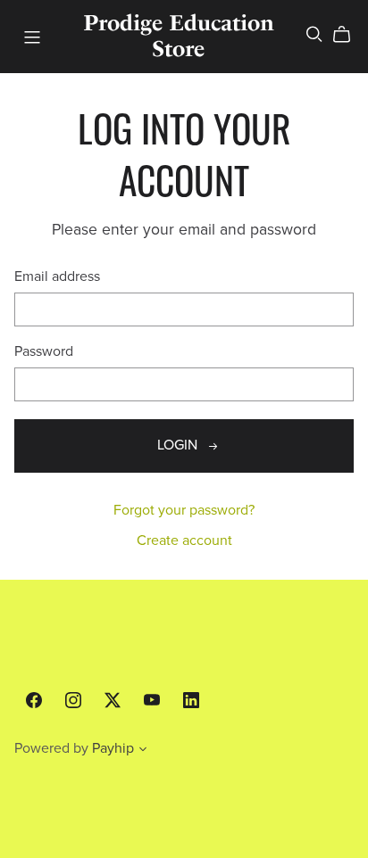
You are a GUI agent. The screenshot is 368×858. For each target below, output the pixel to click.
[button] (143, 751)
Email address (57, 276)
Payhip (113, 748)
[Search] (314, 34)
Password (43, 351)
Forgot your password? (184, 510)
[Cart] (348, 35)
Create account (184, 540)
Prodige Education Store (178, 36)
